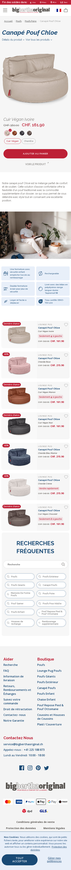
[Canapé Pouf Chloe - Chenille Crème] (19, 486)
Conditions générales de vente (35, 822)
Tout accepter (19, 860)
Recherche (10, 665)
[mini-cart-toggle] (66, 10)
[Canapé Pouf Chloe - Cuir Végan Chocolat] (19, 517)
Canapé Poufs (46, 688)
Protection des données (21, 828)
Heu (44, 2)
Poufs (41, 665)
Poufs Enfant (46, 694)
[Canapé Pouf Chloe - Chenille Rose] (19, 365)
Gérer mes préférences (54, 860)
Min (55, 2)
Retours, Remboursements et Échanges (17, 690)
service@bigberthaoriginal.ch (23, 744)
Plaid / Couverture (49, 724)
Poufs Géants (46, 676)
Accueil (8, 21)
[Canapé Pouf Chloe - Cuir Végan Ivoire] (19, 334)
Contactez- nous (14, 715)
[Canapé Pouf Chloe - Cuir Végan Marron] (19, 395)
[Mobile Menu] (5, 10)
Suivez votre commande (11, 701)
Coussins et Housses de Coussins (51, 717)
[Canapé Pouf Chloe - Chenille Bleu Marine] (19, 456)
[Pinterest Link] (38, 769)
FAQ (6, 671)
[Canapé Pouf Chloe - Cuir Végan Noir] (19, 425)
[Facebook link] (22, 769)
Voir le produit (35, 164)
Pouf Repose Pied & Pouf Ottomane (50, 707)
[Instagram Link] (30, 769)
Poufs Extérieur (47, 682)
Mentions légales (54, 828)
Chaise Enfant (46, 699)
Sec (65, 2)
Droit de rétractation (17, 709)
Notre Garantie (13, 720)
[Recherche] (63, 564)
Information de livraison (13, 678)
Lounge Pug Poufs (49, 671)
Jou (34, 2)
